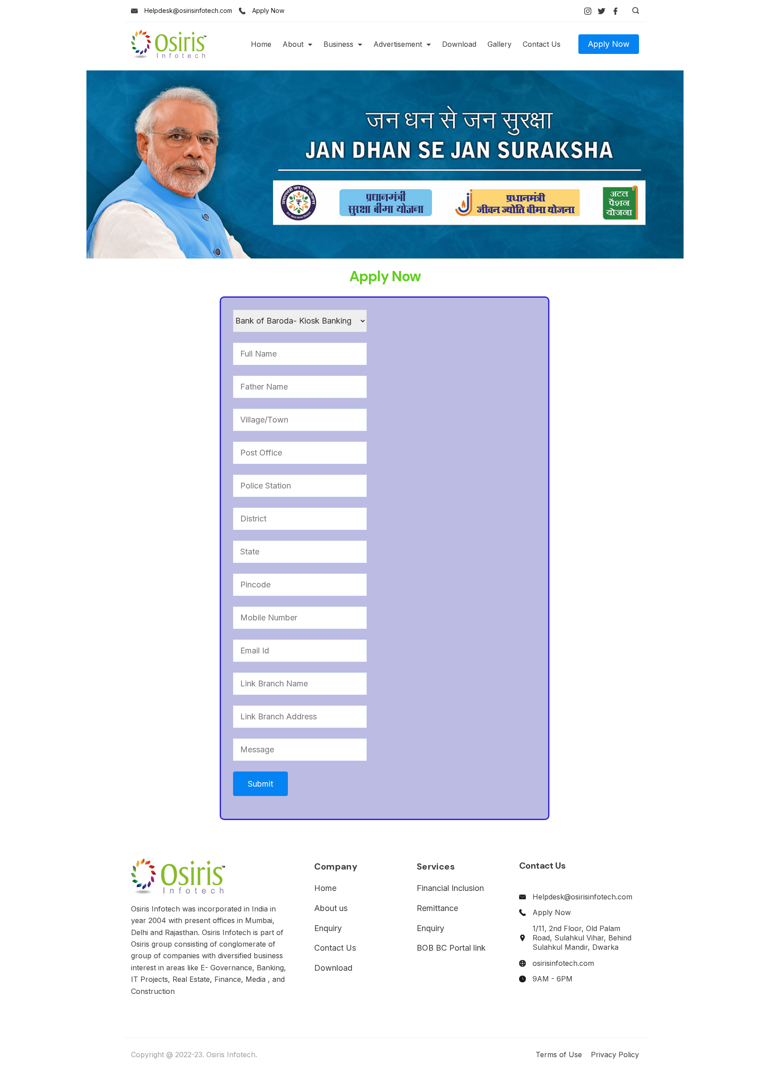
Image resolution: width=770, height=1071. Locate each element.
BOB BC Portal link (451, 947)
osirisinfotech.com (563, 963)
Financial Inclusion (450, 888)
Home (261, 44)
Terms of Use (559, 1054)
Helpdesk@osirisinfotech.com (188, 10)
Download (459, 44)
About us (331, 908)
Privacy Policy (615, 1054)
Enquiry (328, 928)
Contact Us (542, 44)
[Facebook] (615, 11)
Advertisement (397, 44)
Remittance (437, 908)
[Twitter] (601, 11)
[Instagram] (587, 11)
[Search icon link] (633, 11)
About (293, 44)
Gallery (499, 44)
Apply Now (268, 10)
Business (338, 44)
